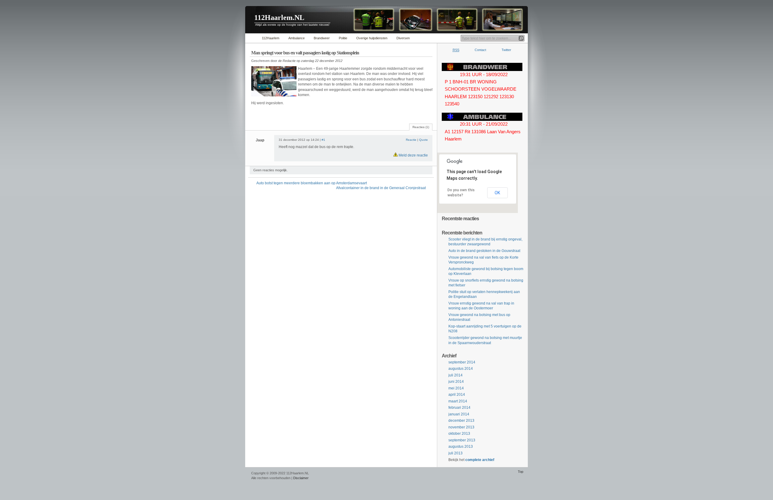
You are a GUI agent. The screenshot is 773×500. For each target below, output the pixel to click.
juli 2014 (455, 375)
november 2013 (461, 427)
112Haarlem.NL (279, 17)
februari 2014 (459, 407)
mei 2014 (456, 388)
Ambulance (296, 38)
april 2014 (456, 394)
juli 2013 (455, 453)
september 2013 (461, 440)
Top (520, 471)
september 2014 (461, 362)
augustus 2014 (460, 368)
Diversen (403, 38)
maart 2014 (457, 401)
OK (497, 192)
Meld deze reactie (413, 155)
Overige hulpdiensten (371, 38)
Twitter (506, 50)
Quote (423, 139)
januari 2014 (458, 414)
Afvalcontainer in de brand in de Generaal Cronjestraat (381, 188)
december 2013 (461, 420)
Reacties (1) (420, 127)
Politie (343, 38)
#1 (323, 139)
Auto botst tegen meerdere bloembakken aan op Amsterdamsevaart (311, 183)
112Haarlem (270, 38)
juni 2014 (456, 381)
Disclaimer (301, 478)
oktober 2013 (459, 433)
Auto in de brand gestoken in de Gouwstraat (484, 251)
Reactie (411, 139)
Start (252, 38)
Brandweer (322, 38)
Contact (480, 50)
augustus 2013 (460, 446)
